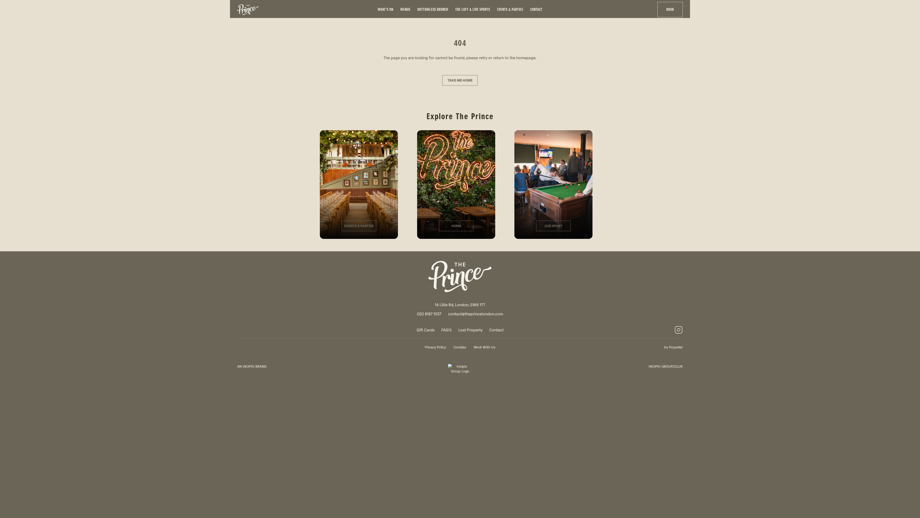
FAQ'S (446, 330)
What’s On (385, 9)
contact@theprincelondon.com (475, 314)
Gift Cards (426, 330)
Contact (536, 9)
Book (670, 9)
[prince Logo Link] (459, 276)
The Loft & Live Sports (472, 9)
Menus (405, 9)
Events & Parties (510, 9)
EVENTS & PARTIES (359, 226)
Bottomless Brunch (432, 9)
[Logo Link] (304, 9)
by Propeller (673, 347)
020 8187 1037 (429, 314)
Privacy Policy (435, 347)
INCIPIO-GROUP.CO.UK (666, 366)
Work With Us (484, 347)
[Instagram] (678, 330)
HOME (456, 226)
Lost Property (470, 330)
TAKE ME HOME (460, 80)
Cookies (460, 347)
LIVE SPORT (554, 226)
